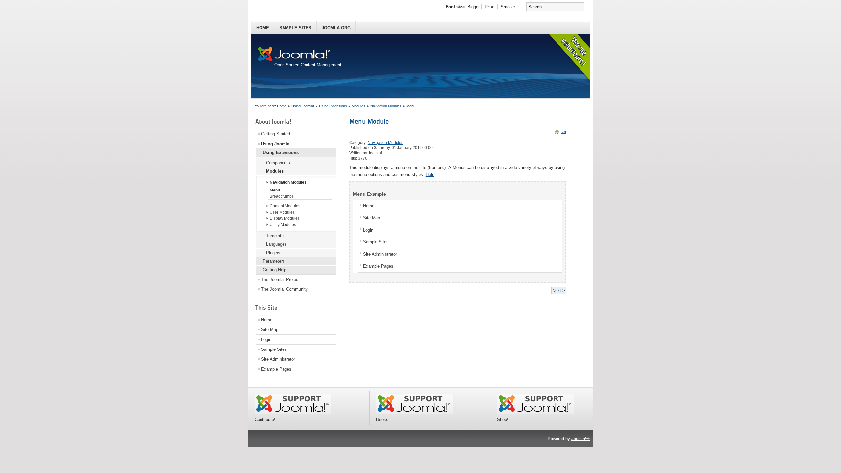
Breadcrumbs (282, 196)
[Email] (563, 133)
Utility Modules (283, 225)
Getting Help (274, 269)
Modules (358, 106)
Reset (490, 6)
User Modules (282, 212)
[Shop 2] (535, 412)
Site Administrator (278, 359)
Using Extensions (333, 106)
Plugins (273, 252)
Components (278, 162)
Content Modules (285, 206)
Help (430, 174)
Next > (558, 290)
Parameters (274, 261)
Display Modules (285, 218)
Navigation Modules (385, 106)
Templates (276, 235)
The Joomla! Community (284, 289)
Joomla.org (336, 27)
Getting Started (275, 133)
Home (262, 27)
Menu (275, 190)
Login (266, 339)
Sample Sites (295, 27)
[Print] (556, 133)
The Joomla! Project (280, 279)
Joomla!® (580, 438)
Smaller (508, 6)
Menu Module (369, 121)
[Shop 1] (414, 412)
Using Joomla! (302, 106)
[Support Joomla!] (293, 412)
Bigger (473, 6)
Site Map (269, 329)
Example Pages (276, 369)
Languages (276, 244)
